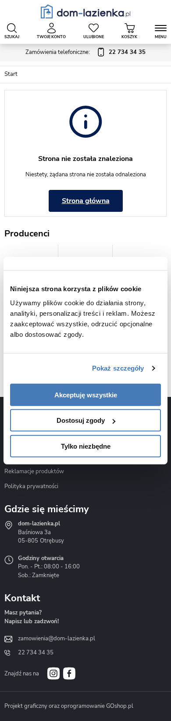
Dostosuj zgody (81, 420)
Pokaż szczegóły (118, 368)
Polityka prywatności (31, 486)
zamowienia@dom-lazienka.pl (56, 638)
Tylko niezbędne (85, 446)
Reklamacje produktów (34, 471)
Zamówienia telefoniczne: (85, 52)
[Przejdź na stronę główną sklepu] (86, 11)
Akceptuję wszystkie (85, 394)
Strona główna (86, 201)
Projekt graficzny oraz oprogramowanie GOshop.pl (68, 706)
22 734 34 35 (35, 653)
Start (11, 74)
